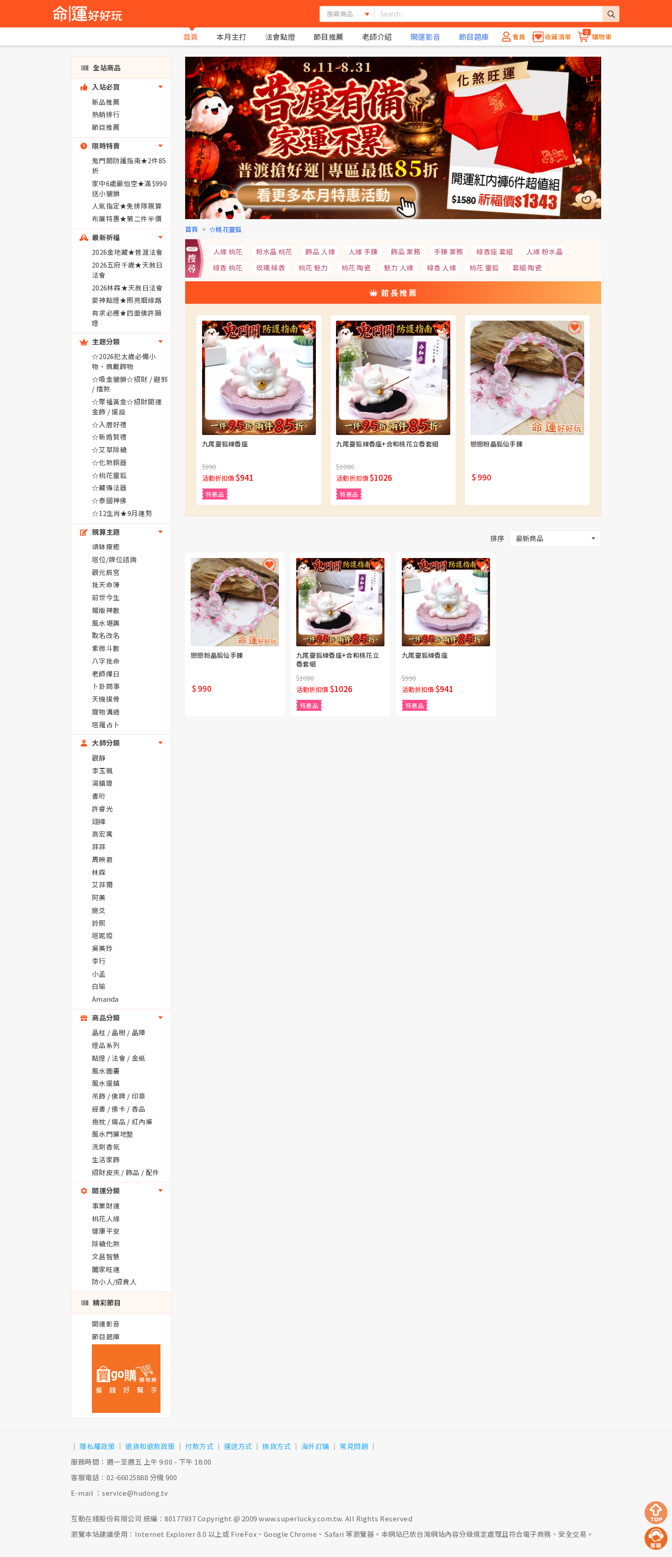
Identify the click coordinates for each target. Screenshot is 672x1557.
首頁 (190, 36)
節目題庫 (474, 36)
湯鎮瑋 (102, 783)
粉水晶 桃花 (274, 251)
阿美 (99, 897)
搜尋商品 (340, 13)
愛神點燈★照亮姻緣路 (127, 300)
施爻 (99, 910)
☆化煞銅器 (109, 462)
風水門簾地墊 (113, 1133)
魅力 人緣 (399, 267)
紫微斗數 (106, 648)
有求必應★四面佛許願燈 (127, 318)
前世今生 (106, 597)
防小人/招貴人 (114, 1281)
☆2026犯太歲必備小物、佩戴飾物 (124, 361)
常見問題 (354, 1446)
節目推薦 (329, 36)
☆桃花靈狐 (109, 475)
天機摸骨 (106, 698)
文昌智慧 (106, 1256)
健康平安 (106, 1230)
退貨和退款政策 (150, 1446)
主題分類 (105, 341)
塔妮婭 (102, 935)
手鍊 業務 (449, 251)
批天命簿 (106, 584)
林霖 (99, 872)
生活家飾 (106, 1159)
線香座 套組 (494, 251)
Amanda (105, 999)
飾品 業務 (406, 251)
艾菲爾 (102, 884)
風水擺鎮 (106, 1083)
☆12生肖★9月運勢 (122, 513)
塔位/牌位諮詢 (114, 559)
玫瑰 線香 (271, 267)
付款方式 (199, 1446)
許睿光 (102, 808)
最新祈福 (105, 237)
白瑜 (99, 986)
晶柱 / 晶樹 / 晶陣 (119, 1032)
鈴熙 (99, 923)
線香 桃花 (228, 267)
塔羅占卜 (106, 724)
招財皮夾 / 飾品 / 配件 (126, 1172)
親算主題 (105, 532)
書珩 (99, 795)
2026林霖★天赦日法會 (127, 287)
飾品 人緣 (320, 251)
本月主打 (232, 36)
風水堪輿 (106, 623)
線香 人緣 (442, 267)
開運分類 (105, 1190)
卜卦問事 (106, 686)
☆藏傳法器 (109, 487)
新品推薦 (106, 102)
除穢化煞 (106, 1243)
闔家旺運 (106, 1269)
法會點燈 (280, 36)
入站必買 (105, 86)
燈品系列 (106, 1045)
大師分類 (105, 742)
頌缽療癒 (106, 546)
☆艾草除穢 (109, 449)
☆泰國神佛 (109, 500)
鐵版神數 (106, 610)
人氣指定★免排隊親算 (127, 205)
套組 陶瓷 (527, 267)
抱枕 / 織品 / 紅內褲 (122, 1121)
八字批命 (106, 661)
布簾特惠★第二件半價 (127, 218)
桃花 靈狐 (484, 267)
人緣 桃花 (228, 251)
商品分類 (105, 1017)
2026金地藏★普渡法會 (127, 252)
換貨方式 (276, 1446)
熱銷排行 (106, 114)
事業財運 (106, 1205)
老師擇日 (106, 673)
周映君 (102, 859)
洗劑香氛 (106, 1146)
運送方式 (238, 1446)
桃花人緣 (106, 1218)
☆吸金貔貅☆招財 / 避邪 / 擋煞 (130, 384)
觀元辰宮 (106, 572)
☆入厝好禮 (109, 424)
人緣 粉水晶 (544, 251)
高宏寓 (102, 833)
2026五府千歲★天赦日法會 (127, 269)
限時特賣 (105, 145)
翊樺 (99, 821)
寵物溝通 (106, 711)
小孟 (99, 973)
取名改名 (106, 635)
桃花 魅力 (313, 267)
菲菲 (99, 846)
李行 (99, 961)
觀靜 (99, 757)
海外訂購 (315, 1446)
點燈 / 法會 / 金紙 (119, 1058)
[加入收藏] (306, 327)
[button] (555, 538)
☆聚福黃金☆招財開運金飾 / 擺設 (127, 406)
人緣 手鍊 (363, 251)
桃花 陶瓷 (356, 267)
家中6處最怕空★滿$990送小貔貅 (129, 188)
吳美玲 (102, 948)
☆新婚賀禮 (109, 436)
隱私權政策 (97, 1446)
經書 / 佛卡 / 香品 (119, 1108)
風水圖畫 (106, 1070)
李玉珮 (102, 770)
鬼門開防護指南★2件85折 (129, 165)
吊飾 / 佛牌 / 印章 (119, 1096)
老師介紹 (377, 36)
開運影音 (426, 36)
